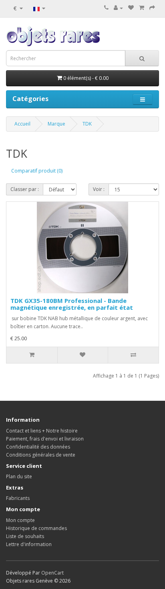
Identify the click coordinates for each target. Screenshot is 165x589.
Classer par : (24, 189)
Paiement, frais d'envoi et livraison (45, 438)
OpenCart (52, 572)
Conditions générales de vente (40, 454)
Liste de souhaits (25, 536)
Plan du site (19, 476)
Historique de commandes (36, 528)
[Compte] (118, 7)
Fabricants (18, 498)
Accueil (22, 123)
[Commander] (152, 7)
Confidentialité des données (38, 446)
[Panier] (141, 7)
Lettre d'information (29, 544)
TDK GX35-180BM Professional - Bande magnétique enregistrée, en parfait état (71, 304)
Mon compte (20, 520)
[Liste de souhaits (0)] (131, 7)
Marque (56, 123)
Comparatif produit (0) (36, 170)
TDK (87, 123)
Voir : (99, 189)
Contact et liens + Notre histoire (42, 430)
